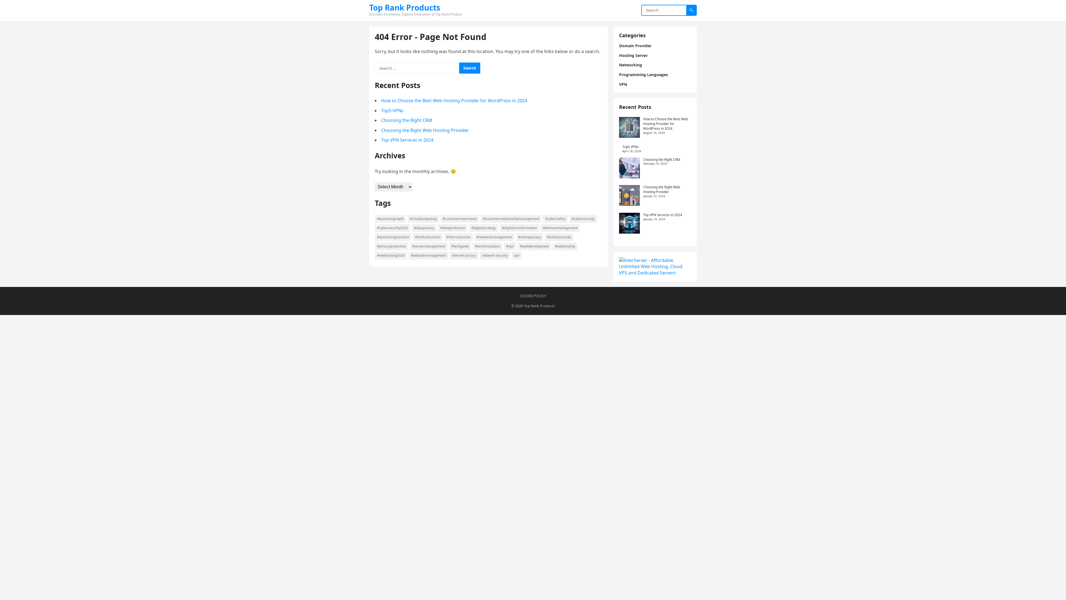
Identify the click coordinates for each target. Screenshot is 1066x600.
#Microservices (459, 237)
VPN (516, 255)
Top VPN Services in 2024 (407, 140)
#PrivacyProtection (391, 246)
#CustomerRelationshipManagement (511, 218)
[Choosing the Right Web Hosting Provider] (629, 196)
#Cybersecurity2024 (392, 228)
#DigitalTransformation (519, 228)
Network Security (495, 255)
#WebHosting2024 (391, 255)
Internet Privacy (464, 255)
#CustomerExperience (460, 218)
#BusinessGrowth (390, 218)
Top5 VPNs (392, 111)
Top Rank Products (404, 7)
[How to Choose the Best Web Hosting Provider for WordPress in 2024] (629, 128)
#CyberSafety (555, 218)
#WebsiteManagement (428, 255)
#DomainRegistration (393, 237)
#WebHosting (565, 246)
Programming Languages (643, 74)
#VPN (510, 246)
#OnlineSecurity (559, 237)
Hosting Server (633, 55)
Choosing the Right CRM (406, 120)
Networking (630, 65)
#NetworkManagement (494, 237)
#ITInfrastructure (428, 237)
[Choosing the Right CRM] (629, 169)
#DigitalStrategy (483, 228)
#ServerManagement (428, 246)
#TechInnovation (487, 246)
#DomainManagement (560, 228)
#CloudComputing (423, 218)
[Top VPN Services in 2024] (629, 224)
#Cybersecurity (583, 218)
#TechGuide (460, 246)
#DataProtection (452, 228)
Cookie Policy (533, 295)
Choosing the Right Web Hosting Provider (425, 130)
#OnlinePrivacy (529, 237)
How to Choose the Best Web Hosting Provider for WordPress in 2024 (454, 101)
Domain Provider (635, 45)
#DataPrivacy (424, 228)
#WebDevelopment (534, 246)
